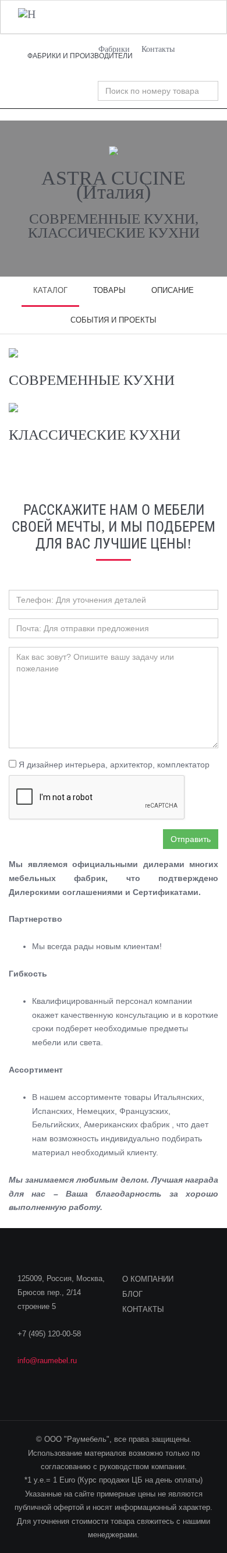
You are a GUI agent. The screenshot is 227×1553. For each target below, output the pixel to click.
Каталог (50, 290)
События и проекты (113, 320)
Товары (109, 290)
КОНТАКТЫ (143, 1309)
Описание (172, 290)
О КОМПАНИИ (147, 1279)
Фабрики (114, 49)
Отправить (191, 839)
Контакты (158, 49)
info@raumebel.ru (47, 1360)
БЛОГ (132, 1294)
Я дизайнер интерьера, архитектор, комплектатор (113, 764)
